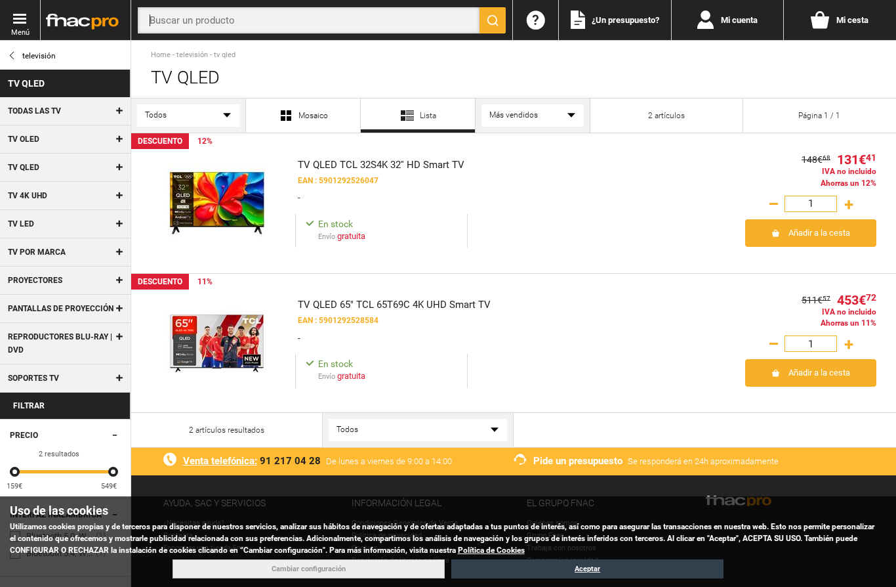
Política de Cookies (491, 550)
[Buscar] (492, 20)
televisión (39, 55)
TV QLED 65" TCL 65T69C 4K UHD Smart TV (394, 305)
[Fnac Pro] (85, 20)
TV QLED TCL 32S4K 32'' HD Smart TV (381, 165)
